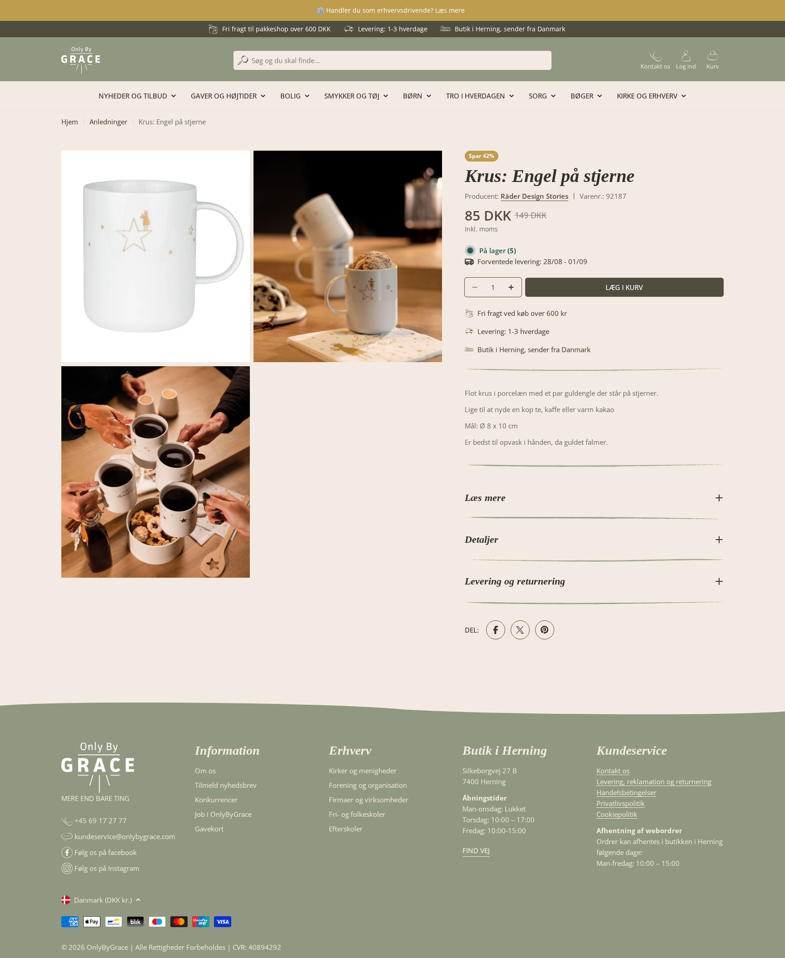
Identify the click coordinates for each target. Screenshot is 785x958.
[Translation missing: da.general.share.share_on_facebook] (495, 629)
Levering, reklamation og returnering (653, 781)
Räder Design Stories (534, 196)
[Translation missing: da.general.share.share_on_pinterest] (544, 629)
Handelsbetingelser (626, 792)
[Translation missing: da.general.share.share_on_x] (520, 629)
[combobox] (392, 60)
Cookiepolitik (616, 814)
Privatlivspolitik (620, 803)
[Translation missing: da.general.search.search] (242, 60)
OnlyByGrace (107, 947)
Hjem (69, 121)
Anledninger (108, 121)
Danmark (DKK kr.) (103, 899)
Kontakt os (613, 770)
